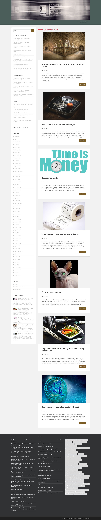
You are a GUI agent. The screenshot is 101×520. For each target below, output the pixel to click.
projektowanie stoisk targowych (83, 477)
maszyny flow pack (69, 456)
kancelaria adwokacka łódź (70, 450)
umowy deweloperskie (69, 491)
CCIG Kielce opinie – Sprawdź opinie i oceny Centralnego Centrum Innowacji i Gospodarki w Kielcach (21, 453)
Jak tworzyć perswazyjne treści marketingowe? (21, 478)
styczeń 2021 (18, 195)
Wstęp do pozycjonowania (19, 54)
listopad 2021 (18, 168)
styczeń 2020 (18, 227)
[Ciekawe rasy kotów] (64, 274)
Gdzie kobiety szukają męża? (44, 443)
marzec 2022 (18, 158)
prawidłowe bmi (79, 467)
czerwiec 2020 (18, 214)
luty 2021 (17, 192)
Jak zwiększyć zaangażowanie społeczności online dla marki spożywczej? (23, 460)
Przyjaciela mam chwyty (70, 481)
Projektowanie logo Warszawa (71, 475)
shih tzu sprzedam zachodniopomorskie (81, 483)
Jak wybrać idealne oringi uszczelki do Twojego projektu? (21, 79)
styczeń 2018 (18, 243)
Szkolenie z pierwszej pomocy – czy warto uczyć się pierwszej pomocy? (49, 457)
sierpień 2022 (18, 150)
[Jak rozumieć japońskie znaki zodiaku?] (64, 389)
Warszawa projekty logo (80, 491)
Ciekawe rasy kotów (51, 292)
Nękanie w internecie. (18, 107)
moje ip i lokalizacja (82, 456)
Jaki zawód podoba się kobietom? (20, 109)
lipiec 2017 (17, 259)
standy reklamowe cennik (70, 485)
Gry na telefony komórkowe (17, 489)
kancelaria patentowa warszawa (71, 452)
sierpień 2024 (18, 142)
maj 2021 (17, 184)
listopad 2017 (18, 248)
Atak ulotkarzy (41, 473)
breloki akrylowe (78, 444)
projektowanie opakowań (70, 477)
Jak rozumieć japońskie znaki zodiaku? (60, 407)
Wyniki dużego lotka (69, 493)
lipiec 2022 (17, 152)
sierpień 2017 (18, 256)
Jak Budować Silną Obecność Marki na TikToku (21, 47)
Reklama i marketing (19, 287)
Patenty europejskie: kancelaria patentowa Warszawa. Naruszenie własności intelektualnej (50, 469)
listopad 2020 (18, 200)
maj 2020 (17, 216)
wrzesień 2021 (18, 174)
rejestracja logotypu (80, 481)
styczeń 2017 (18, 275)
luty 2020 (17, 224)
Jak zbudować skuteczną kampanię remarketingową (21, 43)
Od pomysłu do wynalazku (44, 478)
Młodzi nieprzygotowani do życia (20, 117)
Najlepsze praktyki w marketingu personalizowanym (20, 65)
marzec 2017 (18, 270)
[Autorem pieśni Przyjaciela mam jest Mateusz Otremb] (64, 46)
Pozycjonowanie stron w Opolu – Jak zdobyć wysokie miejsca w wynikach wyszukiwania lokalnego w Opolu (23, 61)
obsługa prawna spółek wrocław (71, 463)
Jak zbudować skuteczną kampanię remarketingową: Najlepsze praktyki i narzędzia (23, 482)
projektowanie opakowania (83, 475)
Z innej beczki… (18, 289)
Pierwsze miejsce (22, 317)
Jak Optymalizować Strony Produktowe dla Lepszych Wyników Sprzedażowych (23, 475)
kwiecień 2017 (18, 267)
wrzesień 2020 (18, 206)
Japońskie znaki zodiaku (84, 448)
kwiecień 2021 (18, 187)
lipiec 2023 (17, 147)
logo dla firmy (81, 454)
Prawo (16, 284)
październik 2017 (18, 251)
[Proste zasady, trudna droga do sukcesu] (64, 216)
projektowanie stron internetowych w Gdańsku (74, 479)
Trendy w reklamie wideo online (20, 56)
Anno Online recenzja (69, 444)
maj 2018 (17, 232)
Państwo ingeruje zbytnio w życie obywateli (23, 115)
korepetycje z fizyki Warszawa (71, 454)
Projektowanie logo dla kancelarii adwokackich (74, 473)
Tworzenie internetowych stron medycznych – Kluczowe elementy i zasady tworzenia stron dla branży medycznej (23, 509)
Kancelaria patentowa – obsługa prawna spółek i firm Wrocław (50, 440)
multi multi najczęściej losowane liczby (72, 458)
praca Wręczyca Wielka (69, 467)
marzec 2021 (18, 190)
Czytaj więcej (82, 84)
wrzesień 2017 (18, 254)
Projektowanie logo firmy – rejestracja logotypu (48, 492)
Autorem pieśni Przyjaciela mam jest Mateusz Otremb (63, 65)
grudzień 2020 (18, 198)
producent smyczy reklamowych (71, 469)
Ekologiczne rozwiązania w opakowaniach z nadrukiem (23, 87)
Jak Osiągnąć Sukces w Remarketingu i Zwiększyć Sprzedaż (22, 498)
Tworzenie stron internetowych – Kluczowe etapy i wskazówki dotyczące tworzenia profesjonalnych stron (23, 448)
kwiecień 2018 (18, 235)
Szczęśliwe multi (50, 178)
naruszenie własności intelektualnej (72, 462)
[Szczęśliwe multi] (64, 161)
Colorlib (76, 518)
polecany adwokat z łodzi (70, 465)
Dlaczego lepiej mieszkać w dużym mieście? (23, 104)
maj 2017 (17, 264)
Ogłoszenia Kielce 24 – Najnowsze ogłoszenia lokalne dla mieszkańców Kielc (23, 467)
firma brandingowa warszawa (71, 446)
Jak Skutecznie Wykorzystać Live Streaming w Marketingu (25, 309)
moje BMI (76, 456)
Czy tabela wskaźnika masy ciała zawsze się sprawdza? (63, 349)
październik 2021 (18, 171)
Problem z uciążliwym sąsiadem (45, 454)
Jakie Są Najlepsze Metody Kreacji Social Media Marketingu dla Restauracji (21, 504)
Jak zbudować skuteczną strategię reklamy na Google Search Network (23, 299)
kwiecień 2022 (18, 155)
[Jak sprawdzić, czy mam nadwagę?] (64, 106)
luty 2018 (17, 240)
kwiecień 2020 (18, 219)
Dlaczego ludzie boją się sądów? (45, 490)
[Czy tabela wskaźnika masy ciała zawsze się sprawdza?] (64, 330)
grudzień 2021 (18, 166)
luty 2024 (17, 144)
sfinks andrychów (68, 483)
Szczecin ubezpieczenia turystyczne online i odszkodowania (77, 489)
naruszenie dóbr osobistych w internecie (73, 460)
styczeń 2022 (18, 163)
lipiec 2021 (17, 179)
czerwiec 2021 (18, 182)
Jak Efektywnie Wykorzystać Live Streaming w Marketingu (21, 486)
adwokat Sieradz (68, 442)
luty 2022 (17, 160)
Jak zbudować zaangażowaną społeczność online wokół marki (22, 440)
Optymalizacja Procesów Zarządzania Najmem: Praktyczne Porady (21, 91)
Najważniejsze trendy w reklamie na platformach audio (21, 39)
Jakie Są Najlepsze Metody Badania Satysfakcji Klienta (23, 494)
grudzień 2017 (18, 246)
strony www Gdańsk (80, 485)
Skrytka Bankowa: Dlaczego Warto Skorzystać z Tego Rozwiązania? (23, 94)
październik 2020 (18, 203)
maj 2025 (17, 139)
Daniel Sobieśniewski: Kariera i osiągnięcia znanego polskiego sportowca (22, 464)
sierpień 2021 (18, 176)
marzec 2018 (18, 238)
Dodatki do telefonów (16, 492)
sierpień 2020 (18, 208)
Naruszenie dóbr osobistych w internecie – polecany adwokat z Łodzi (49, 481)
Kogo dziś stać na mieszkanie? (20, 112)
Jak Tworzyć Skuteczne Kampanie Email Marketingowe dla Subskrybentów (22, 69)
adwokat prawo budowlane (70, 440)
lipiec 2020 (17, 211)
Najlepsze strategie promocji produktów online (22, 51)
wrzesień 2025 (18, 136)
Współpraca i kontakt (83, 22)
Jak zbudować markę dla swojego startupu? (25, 334)
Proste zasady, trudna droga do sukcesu (60, 234)
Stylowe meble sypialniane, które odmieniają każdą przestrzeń (23, 83)
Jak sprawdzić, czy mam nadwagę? (58, 124)
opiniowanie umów (83, 463)
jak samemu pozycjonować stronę (72, 448)
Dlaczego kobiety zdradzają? (44, 466)
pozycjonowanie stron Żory (82, 465)
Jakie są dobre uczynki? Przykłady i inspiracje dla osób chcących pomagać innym (23, 326)
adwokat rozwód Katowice (82, 440)
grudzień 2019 (18, 230)
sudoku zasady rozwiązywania (71, 487)
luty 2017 (17, 272)
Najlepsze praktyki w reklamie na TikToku (20, 456)
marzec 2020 (18, 222)
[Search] (32, 30)
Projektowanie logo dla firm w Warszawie (73, 471)
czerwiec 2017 (18, 262)
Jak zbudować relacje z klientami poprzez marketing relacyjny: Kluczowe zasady (22, 471)
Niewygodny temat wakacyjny (44, 475)
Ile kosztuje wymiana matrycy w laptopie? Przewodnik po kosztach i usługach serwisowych (23, 444)
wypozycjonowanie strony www (80, 493)
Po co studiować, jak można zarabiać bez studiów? (22, 121)
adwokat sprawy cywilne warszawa (80, 442)
